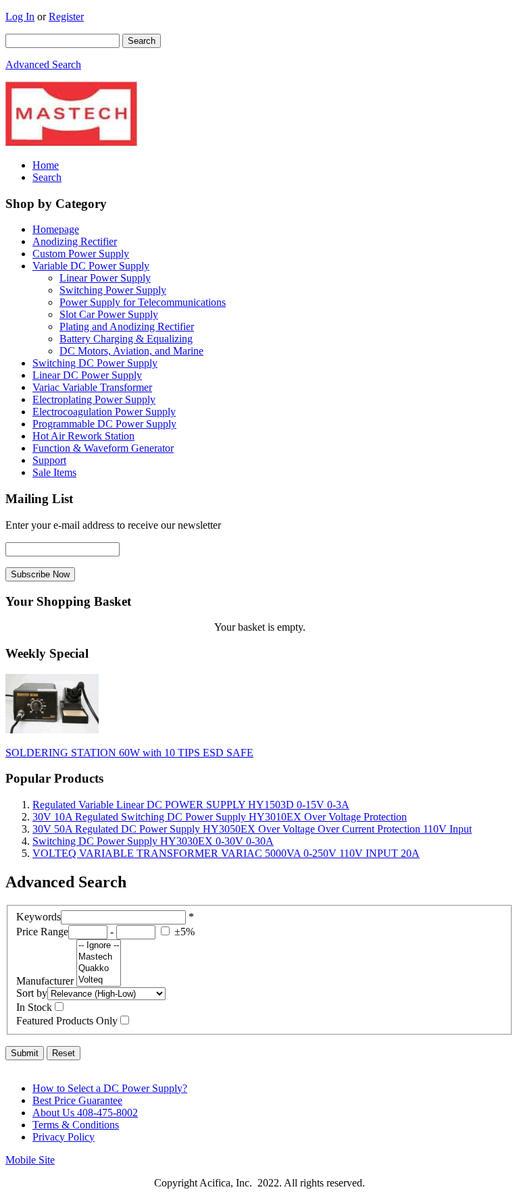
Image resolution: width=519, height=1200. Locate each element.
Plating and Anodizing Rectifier (126, 326)
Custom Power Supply (80, 253)
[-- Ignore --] (98, 945)
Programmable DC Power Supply (104, 423)
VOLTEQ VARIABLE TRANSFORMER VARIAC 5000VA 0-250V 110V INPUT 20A (226, 853)
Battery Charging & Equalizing (126, 338)
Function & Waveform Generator (103, 448)
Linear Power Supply (105, 278)
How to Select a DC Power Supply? (109, 1088)
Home (45, 165)
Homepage (55, 229)
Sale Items (54, 472)
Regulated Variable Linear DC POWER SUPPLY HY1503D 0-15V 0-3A (190, 804)
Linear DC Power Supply (87, 375)
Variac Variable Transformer (92, 387)
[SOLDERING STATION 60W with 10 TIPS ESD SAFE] (52, 729)
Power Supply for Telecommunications (142, 302)
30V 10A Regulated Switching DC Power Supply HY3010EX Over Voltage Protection (219, 817)
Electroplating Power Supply (93, 399)
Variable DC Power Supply (90, 265)
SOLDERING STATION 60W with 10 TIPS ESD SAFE (129, 752)
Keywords (38, 916)
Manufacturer (45, 981)
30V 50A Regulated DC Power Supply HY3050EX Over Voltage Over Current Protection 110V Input (252, 829)
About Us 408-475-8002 (85, 1112)
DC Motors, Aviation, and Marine (131, 351)
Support (49, 460)
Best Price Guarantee (77, 1100)
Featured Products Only (67, 1020)
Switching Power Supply (112, 290)
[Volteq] (98, 980)
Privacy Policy (63, 1137)
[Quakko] (98, 968)
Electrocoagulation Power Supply (104, 411)
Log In (19, 16)
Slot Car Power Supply (108, 314)
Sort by (31, 993)
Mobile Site (30, 1160)
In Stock (34, 1007)
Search (46, 177)
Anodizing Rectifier (74, 241)
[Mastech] (98, 957)
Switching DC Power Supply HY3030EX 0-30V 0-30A (153, 841)
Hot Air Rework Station (83, 436)
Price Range (42, 931)
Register (66, 16)
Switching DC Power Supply (94, 363)
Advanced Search (43, 64)
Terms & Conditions (75, 1124)
